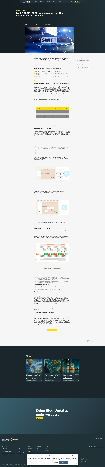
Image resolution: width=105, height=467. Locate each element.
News (54, 1)
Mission (20, 451)
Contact (71, 1)
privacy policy (60, 455)
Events (29, 451)
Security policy (26, 464)
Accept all (63, 462)
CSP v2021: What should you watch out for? (83, 60)
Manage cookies (55, 462)
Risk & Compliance (47, 24)
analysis (35, 59)
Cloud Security (5, 455)
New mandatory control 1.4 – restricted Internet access (83, 62)
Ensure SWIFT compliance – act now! (83, 67)
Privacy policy (20, 464)
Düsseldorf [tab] (97, 455)
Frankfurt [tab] (89, 455)
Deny (72, 462)
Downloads (30, 448)
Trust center (15, 464)
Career (41, 1)
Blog (60, 1)
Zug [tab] (82, 455)
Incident (76, 1)
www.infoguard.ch (83, 461)
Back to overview (21, 10)
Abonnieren (39, 418)
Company (48, 1)
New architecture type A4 (80, 64)
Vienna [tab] (101, 455)
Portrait (20, 448)
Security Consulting (5, 454)
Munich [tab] (93, 455)
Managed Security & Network (7, 451)
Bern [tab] (85, 455)
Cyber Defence (5, 448)
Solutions (35, 1)
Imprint (11, 464)
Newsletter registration (92, 446)
